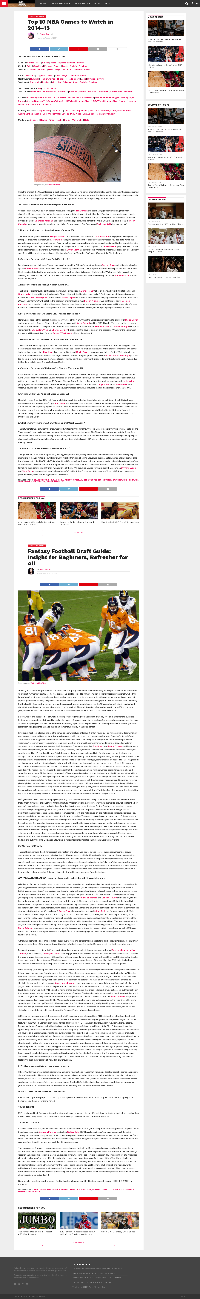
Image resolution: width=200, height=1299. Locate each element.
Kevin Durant (83, 323)
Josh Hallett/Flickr (53, 185)
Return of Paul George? (107, 97)
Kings (64, 75)
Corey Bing (44, 34)
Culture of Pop (80, 3)
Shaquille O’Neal (40, 329)
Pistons (48, 66)
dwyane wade (120, 480)
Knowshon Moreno (64, 983)
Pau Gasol (60, 403)
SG (43, 88)
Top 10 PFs (82, 110)
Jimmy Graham (115, 746)
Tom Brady (98, 746)
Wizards (67, 69)
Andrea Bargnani (38, 297)
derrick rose (90, 480)
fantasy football (101, 1190)
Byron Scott (73, 249)
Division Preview (75, 62)
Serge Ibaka (103, 384)
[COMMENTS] (117, 48)
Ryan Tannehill (118, 996)
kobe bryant (39, 482)
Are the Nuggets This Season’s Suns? (44, 101)
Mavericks (35, 82)
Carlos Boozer (122, 275)
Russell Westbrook (62, 333)
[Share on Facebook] (39, 48)
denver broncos (77, 1190)
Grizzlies (56, 82)
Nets (38, 62)
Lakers (50, 75)
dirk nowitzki (105, 480)
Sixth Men (36, 91)
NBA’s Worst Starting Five (104, 101)
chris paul (77, 480)
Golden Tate (73, 1132)
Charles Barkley (60, 329)
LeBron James (32, 268)
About (183, 1297)
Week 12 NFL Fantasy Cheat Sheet (118, 1232)
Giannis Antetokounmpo (117, 355)
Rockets (46, 82)
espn (89, 1190)
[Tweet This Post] (59, 48)
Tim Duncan (82, 210)
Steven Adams (102, 326)
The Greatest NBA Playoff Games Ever (120, 522)
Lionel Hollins (25, 294)
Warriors (30, 75)
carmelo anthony (62, 480)
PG (39, 88)
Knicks (45, 62)
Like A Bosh (88, 113)
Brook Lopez (68, 297)
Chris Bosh (27, 471)
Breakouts (129, 91)
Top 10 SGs (57, 110)
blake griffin (40, 480)
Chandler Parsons (44, 220)
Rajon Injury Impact (105, 113)
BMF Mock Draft (51, 113)
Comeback (103, 91)
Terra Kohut (45, 570)
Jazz (83, 78)
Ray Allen (48, 352)
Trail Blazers (73, 78)
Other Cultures (101, 3)
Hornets (42, 69)
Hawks (33, 69)
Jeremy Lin (56, 239)
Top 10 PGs (44, 110)
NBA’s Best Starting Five (77, 101)
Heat (50, 69)
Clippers (40, 75)
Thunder (61, 78)
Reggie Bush (65, 911)
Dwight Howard (58, 236)
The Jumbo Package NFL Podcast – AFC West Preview (35, 1233)
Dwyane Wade (128, 467)
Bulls (29, 66)
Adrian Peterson (89, 897)
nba (62, 482)
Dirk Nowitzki (104, 224)
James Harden (110, 246)
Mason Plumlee (92, 300)
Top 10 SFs (69, 110)
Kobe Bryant (102, 236)
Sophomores (49, 91)
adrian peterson (42, 1190)
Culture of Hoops (59, 3)
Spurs (75, 82)
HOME (43, 3)
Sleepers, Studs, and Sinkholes (116, 110)
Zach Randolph (121, 326)
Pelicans (67, 82)
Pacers (57, 66)
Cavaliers (38, 66)
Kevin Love (121, 384)
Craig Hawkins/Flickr (38, 683)
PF (52, 88)
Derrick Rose (108, 265)
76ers (53, 62)
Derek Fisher (87, 290)
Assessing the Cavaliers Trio (41, 97)
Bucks (65, 66)
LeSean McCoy (109, 897)
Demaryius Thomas (52, 953)
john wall (133, 480)
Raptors (62, 62)
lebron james (53, 482)
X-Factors (63, 91)
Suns (57, 75)
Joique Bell (99, 911)
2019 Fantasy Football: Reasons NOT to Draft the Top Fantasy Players (78, 1233)
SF (48, 88)
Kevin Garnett (83, 352)
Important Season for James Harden (75, 97)
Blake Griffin (131, 319)
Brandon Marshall (48, 1132)
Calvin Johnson (25, 928)
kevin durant (25, 482)
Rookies (73, 91)
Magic (58, 69)
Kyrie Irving (128, 381)
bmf (50, 480)
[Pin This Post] (78, 48)
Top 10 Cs (94, 110)
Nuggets (34, 78)
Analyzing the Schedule (29, 113)
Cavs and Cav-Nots (71, 113)
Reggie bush (34, 1192)
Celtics (30, 62)
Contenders (116, 91)
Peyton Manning (120, 950)
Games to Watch (87, 91)
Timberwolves (47, 78)
